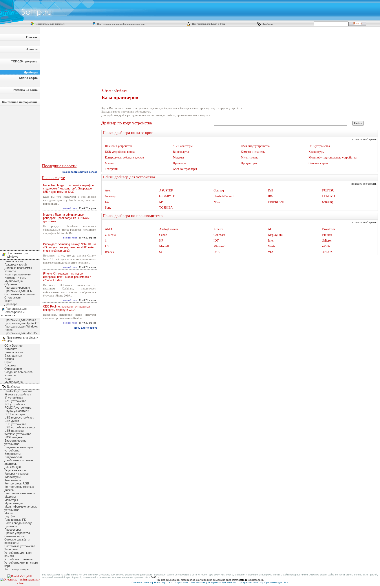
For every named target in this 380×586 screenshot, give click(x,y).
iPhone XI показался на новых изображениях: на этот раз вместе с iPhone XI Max (67, 277)
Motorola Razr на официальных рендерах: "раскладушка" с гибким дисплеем (66, 218)
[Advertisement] (20, 177)
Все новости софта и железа (79, 172)
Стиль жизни (12, 297)
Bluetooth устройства (18, 391)
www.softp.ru (240, 580)
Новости (32, 49)
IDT (216, 240)
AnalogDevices (168, 229)
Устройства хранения (18, 559)
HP (161, 240)
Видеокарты (12, 453)
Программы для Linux (276, 582)
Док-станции (12, 467)
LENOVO (328, 196)
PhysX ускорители (16, 411)
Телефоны (11, 549)
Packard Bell (276, 202)
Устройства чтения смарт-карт (21, 564)
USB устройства (15, 424)
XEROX (327, 252)
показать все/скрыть (363, 139)
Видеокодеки (13, 457)
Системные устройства (19, 546)
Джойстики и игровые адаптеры (18, 462)
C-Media (110, 235)
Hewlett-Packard (224, 196)
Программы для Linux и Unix (208, 24)
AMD (108, 229)
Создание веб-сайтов (18, 372)
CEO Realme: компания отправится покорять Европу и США (66, 308)
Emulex (327, 235)
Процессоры (12, 529)
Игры (7, 378)
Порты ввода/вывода (18, 523)
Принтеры (10, 526)
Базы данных (13, 355)
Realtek (109, 252)
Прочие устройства (17, 533)
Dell (270, 190)
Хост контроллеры (16, 569)
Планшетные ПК (15, 519)
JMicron (327, 240)
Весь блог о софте (85, 327)
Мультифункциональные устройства (20, 508)
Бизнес (9, 358)
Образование (13, 368)
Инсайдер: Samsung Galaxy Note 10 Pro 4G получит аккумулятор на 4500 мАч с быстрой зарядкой (69, 247)
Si (160, 252)
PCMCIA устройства (17, 407)
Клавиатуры (12, 477)
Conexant (219, 235)
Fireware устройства (17, 394)
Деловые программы (18, 267)
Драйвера (267, 24)
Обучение (10, 284)
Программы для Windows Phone (21, 328)
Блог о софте (28, 78)
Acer (108, 190)
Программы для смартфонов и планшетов (120, 24)
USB (216, 252)
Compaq (219, 190)
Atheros (218, 229)
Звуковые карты (15, 470)
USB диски (11, 420)
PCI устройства (14, 404)
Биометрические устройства (15, 442)
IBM (271, 196)
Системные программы (19, 294)
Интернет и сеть (15, 277)
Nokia (271, 246)
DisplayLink (275, 235)
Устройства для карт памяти (18, 554)
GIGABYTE (167, 196)
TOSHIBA (166, 207)
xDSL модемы (13, 437)
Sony (108, 207)
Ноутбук (9, 516)
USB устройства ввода (19, 427)
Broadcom (328, 229)
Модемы (10, 496)
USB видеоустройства (19, 417)
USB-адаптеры (14, 430)
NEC (217, 202)
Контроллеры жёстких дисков (19, 488)
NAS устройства (15, 401)
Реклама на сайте (25, 90)
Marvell (164, 246)
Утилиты (10, 271)
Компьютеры (12, 480)
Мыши (8, 513)
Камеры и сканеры (16, 473)
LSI (107, 246)
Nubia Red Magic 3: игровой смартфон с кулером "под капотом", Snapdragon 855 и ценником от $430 (68, 188)
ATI (270, 229)
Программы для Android (20, 320)
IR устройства (13, 397)
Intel (271, 240)
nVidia (326, 246)
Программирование (17, 287)
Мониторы (11, 500)
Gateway (110, 196)
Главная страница (142, 582)
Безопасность (13, 261)
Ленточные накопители (19, 493)
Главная (32, 37)
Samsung (327, 202)
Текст (8, 300)
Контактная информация (20, 102)
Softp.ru (106, 90)
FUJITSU (328, 190)
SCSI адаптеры (14, 414)
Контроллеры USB (16, 483)
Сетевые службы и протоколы (16, 541)
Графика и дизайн (16, 264)
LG (107, 202)
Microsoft (220, 246)
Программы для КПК (18, 291)
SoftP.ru (155, 577)
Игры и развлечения (17, 274)
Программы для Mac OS (20, 333)
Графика (10, 365)
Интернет (10, 349)
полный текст (70, 208)
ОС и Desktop (13, 345)
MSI (162, 202)
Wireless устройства (17, 434)
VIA (270, 252)
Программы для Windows (49, 24)
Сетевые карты (14, 536)
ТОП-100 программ (24, 61)
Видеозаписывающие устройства (18, 449)
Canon (163, 235)
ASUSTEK (166, 190)
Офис (8, 362)
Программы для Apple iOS (21, 323)
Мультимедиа (13, 281)
